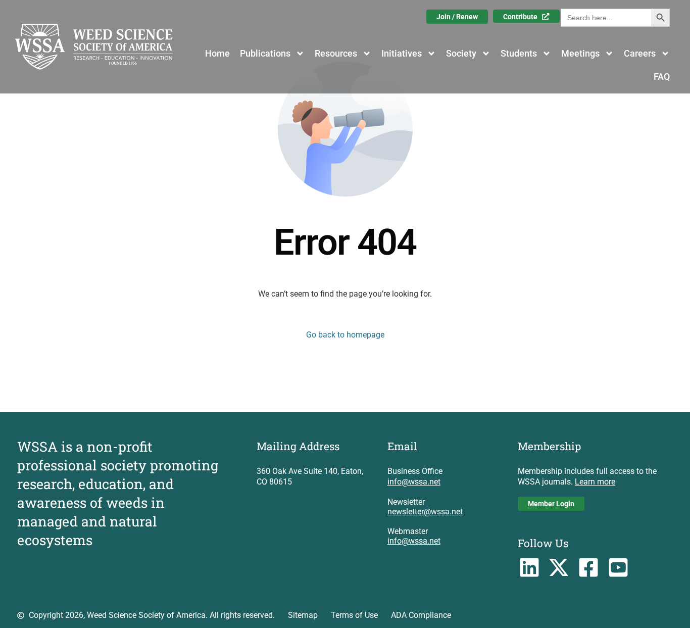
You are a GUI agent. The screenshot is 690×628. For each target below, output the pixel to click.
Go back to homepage (345, 335)
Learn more (595, 482)
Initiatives (401, 53)
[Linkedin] (529, 568)
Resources (336, 53)
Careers (640, 53)
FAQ (662, 76)
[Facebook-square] (589, 568)
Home (217, 53)
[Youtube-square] (618, 568)
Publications (265, 53)
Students (519, 53)
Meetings (580, 53)
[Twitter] (559, 568)
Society (461, 53)
